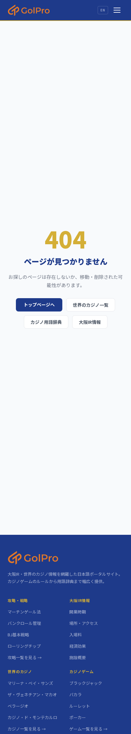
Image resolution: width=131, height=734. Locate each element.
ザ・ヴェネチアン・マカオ (32, 694)
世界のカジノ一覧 (90, 305)
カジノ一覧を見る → (27, 729)
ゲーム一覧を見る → (88, 729)
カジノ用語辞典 (46, 322)
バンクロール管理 (24, 623)
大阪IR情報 (90, 322)
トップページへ (39, 304)
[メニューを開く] (117, 10)
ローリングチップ (24, 646)
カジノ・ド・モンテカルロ (32, 717)
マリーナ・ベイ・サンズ (30, 683)
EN (102, 10)
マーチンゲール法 (24, 612)
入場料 (75, 635)
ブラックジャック (85, 683)
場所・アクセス (83, 623)
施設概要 (77, 657)
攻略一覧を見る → (25, 657)
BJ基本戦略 (18, 635)
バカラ (75, 694)
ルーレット (79, 706)
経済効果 (77, 646)
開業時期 (77, 612)
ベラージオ (18, 706)
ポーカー (77, 717)
